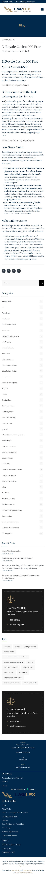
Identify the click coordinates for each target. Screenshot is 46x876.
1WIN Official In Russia (10, 336)
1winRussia (6, 354)
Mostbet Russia (7, 458)
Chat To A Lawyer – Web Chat (13, 824)
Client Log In (7, 828)
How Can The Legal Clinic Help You (15, 813)
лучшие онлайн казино (11, 683)
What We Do (6, 809)
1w (3, 307)
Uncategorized (7, 534)
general (4, 429)
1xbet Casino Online (9, 365)
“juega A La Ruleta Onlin (11, 551)
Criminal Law (6, 400)
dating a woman (30, 647)
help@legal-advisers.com (27, 1)
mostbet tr (6, 464)
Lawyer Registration (9, 835)
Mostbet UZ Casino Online (12, 470)
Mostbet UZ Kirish (9, 476)
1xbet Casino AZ (8, 359)
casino (4, 394)
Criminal (7, 647)
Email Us (5, 782)
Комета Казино (9, 672)
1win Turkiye (6, 342)
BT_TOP (5, 388)
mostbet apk (6, 441)
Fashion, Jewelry (8, 412)
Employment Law (8, 406)
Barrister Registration (10, 832)
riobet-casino (7, 516)
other (4, 487)
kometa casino (9, 652)
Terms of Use (7, 849)
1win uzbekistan (8, 348)
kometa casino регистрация (13, 662)
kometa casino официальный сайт (15, 657)
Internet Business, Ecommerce (13, 435)
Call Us (4, 786)
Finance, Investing (9, 418)
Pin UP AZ (5, 493)
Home (4, 805)
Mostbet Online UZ (9, 452)
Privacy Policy (16, 870)
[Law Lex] (17, 9)
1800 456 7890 (15, 620)
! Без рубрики (6, 301)
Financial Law (7, 423)
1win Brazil (5, 319)
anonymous (6, 377)
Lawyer (30, 662)
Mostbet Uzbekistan (9, 481)
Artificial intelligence (10, 383)
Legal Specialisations (9, 817)
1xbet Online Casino (9, 371)
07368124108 (8, 1)
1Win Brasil (6, 313)
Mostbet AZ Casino (9, 447)
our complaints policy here (23, 872)
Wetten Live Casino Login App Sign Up (18, 140)
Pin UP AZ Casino (8, 499)
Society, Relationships (10, 522)
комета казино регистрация (13, 678)
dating (17, 647)
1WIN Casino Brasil (9, 325)
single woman (28, 667)
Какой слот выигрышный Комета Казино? (17, 558)
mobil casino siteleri (11, 667)
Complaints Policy (8, 852)
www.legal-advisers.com (23, 752)
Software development (10, 528)
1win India (5, 330)
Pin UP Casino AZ (8, 505)
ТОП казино (23, 672)
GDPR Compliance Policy (11, 845)
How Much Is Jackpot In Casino (15, 85)
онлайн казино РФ (30, 683)
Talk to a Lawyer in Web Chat (12, 778)
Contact (5, 820)
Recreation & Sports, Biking (12, 510)
